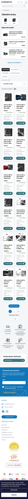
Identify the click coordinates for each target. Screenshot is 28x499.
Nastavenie (14, 490)
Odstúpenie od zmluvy (7, 432)
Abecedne (4, 76)
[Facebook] (3, 411)
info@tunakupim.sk (9, 404)
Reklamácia (4, 430)
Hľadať (24, 6)
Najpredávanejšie (15, 73)
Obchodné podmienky (7, 434)
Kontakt (3, 439)
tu (18, 486)
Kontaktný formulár (9, 416)
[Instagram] (6, 411)
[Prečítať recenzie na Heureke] (14, 447)
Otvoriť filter (8, 84)
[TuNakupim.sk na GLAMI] (14, 465)
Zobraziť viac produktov (14, 62)
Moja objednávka (6, 427)
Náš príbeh (4, 425)
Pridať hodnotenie (8, 360)
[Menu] (26, 2)
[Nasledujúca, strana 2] (14, 311)
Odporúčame (5, 69)
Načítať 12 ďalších (14, 306)
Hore (15, 318)
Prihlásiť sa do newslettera (9, 392)
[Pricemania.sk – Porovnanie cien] (14, 457)
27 (18, 311)
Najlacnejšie (14, 69)
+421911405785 (9, 407)
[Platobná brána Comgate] (4, 479)
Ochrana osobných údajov (8, 437)
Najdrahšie (5, 73)
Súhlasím (14, 495)
